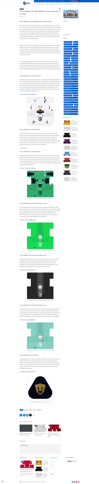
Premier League (38, 4)
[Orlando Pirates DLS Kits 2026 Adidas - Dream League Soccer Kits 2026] (66, 135)
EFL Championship (67, 46)
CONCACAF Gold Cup (73, 62)
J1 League (76, 104)
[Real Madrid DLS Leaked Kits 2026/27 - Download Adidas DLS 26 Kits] (66, 129)
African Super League (67, 76)
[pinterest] (75, 1)
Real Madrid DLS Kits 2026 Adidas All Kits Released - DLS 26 (74, 148)
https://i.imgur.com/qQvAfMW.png (29, 94)
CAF (62, 4)
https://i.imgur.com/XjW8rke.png (28, 220)
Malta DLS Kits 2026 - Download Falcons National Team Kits (26, 434)
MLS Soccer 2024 (74, 58)
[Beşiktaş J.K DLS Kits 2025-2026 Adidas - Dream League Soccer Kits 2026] (66, 179)
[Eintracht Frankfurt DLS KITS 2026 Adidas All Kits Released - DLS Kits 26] (66, 173)
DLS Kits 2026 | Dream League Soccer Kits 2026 (36, 481)
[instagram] (76, 1)
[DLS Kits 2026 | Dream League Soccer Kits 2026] (26, 3)
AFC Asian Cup (66, 58)
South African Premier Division (69, 65)
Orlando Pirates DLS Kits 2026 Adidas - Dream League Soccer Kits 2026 (74, 136)
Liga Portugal (66, 67)
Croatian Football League (68, 104)
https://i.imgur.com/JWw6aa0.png (29, 270)
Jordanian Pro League (67, 95)
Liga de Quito (66, 97)
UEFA (59, 4)
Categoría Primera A (73, 72)
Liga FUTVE (75, 95)
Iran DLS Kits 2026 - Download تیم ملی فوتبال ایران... (40, 434)
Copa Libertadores (67, 53)
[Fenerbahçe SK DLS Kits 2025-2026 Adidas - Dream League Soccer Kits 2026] (66, 166)
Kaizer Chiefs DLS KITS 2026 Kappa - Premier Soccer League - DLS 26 (74, 123)
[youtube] (73, 1)
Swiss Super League (67, 111)
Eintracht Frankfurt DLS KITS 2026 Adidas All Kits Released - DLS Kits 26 (74, 173)
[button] (24, 415)
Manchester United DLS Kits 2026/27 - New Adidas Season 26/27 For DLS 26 (74, 161)
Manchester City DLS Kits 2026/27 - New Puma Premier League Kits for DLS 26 (74, 155)
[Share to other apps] (33, 415)
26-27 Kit (72, 4)
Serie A (43, 4)
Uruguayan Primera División (68, 81)
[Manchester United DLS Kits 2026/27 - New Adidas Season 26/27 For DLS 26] (66, 160)
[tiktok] (78, 1)
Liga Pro (74, 67)
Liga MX (75, 53)
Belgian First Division (67, 83)
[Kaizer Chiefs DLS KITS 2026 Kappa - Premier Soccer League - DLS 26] (66, 122)
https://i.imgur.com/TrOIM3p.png (29, 168)
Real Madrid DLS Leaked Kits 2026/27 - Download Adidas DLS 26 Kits (74, 130)
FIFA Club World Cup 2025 (68, 51)
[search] (78, 4)
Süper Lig (65, 62)
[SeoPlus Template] (20, 482)
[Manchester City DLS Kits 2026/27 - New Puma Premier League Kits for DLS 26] (66, 154)
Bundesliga (51, 4)
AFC (64, 4)
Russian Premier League (68, 109)
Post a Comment (24, 445)
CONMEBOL (68, 4)
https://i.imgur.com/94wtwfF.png (28, 371)
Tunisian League (66, 102)
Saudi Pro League (74, 60)
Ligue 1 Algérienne (74, 74)
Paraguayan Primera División (69, 69)
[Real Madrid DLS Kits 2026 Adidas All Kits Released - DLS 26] (66, 147)
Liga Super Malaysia (67, 88)
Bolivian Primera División (68, 79)
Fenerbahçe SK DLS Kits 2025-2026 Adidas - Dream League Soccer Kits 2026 (74, 167)
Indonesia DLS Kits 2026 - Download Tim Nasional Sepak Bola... (54, 435)
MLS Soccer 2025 (67, 60)
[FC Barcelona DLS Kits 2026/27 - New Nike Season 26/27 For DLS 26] (66, 141)
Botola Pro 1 (66, 72)
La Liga (46, 4)
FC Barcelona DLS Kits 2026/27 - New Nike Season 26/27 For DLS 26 (74, 142)
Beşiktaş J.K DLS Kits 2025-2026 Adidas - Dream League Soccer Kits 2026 (74, 180)
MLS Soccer (55, 4)
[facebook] (71, 1)
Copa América (66, 74)
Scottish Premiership (67, 90)
